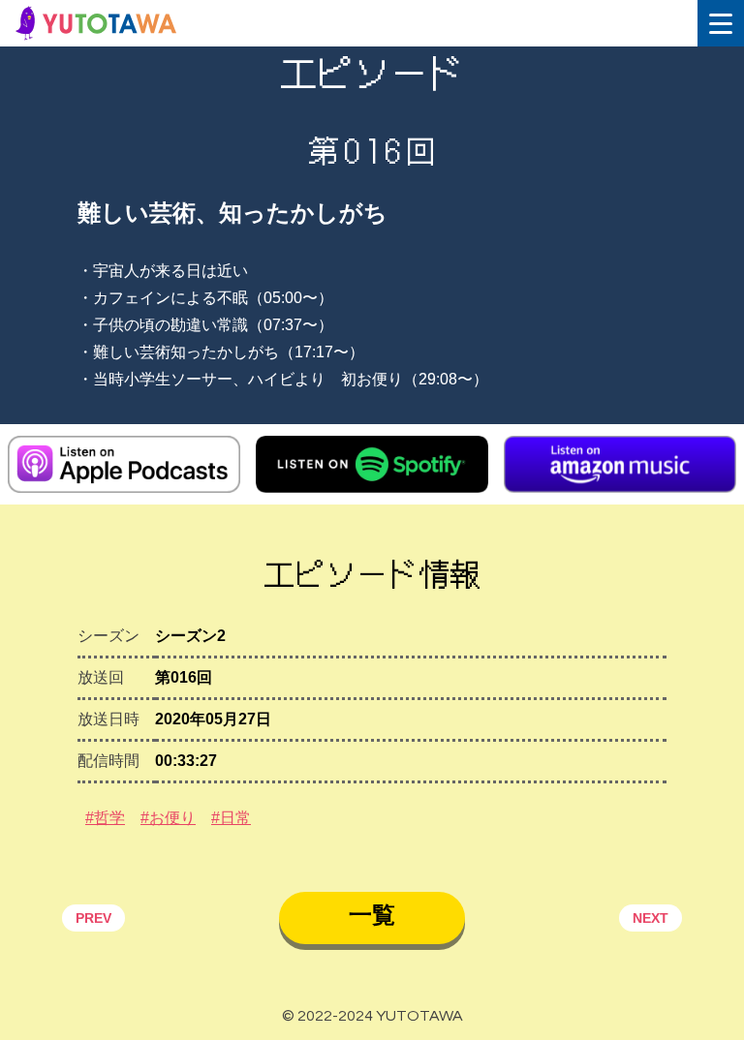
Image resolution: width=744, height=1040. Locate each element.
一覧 (372, 915)
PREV (93, 918)
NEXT (650, 918)
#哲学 (105, 818)
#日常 (231, 818)
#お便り (168, 818)
